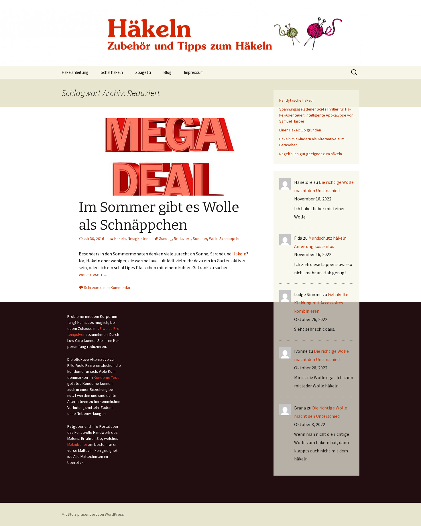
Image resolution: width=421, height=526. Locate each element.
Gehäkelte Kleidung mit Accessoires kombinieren (321, 302)
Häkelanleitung (75, 72)
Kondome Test (106, 377)
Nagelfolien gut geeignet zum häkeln (310, 153)
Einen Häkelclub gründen (300, 130)
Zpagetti (143, 72)
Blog (167, 72)
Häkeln (120, 238)
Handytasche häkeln (296, 100)
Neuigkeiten (138, 238)
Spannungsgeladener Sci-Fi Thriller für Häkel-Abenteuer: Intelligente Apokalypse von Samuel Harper (316, 115)
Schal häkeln (112, 72)
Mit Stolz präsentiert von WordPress (93, 514)
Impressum (194, 72)
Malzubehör (77, 444)
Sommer (200, 238)
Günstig (165, 238)
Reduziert (182, 238)
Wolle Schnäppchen (226, 238)
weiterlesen (93, 274)
